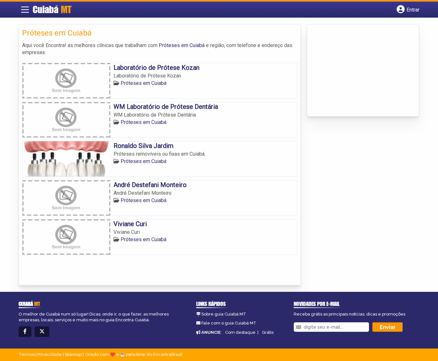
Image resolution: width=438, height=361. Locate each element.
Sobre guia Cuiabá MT (223, 314)
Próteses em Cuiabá (182, 45)
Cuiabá (52, 9)
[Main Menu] (25, 9)
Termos (27, 354)
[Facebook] (25, 331)
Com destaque (240, 332)
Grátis (268, 332)
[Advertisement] (358, 71)
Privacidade (50, 354)
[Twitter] (42, 331)
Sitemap (73, 354)
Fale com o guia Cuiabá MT (229, 323)
